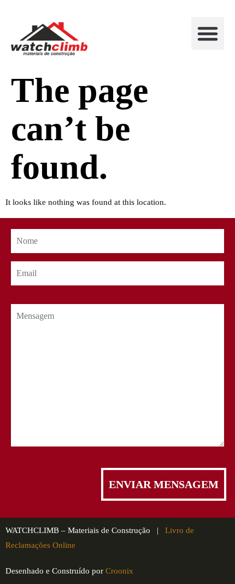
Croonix (119, 570)
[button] (207, 33)
